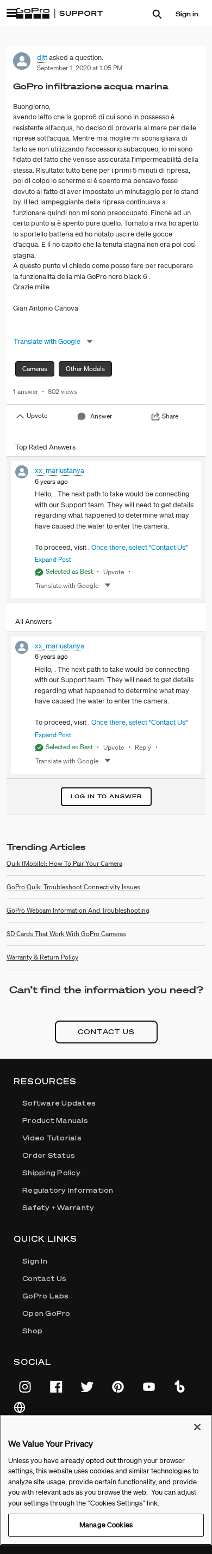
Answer (101, 416)
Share (170, 416)
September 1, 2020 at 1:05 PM (79, 67)
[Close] (197, 1427)
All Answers (33, 621)
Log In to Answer (106, 796)
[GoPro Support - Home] (59, 13)
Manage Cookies (106, 1524)
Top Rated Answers (45, 447)
